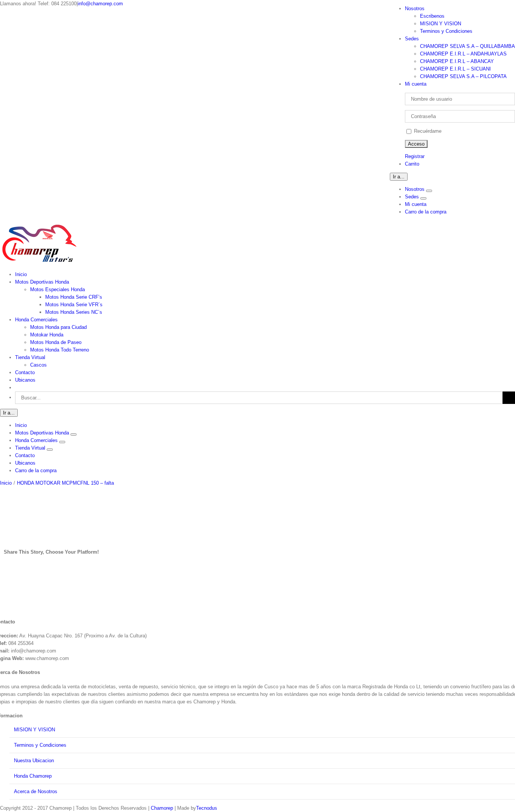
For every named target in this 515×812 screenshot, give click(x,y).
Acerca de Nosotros (35, 791)
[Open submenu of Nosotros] (429, 191)
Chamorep (162, 808)
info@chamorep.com (100, 3)
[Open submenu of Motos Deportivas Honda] (74, 434)
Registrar (415, 156)
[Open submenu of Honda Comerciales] (62, 442)
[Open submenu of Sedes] (423, 198)
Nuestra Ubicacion (34, 760)
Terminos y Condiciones (40, 745)
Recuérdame (426, 131)
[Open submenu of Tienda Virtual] (50, 449)
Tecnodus (206, 808)
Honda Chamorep (33, 776)
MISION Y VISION (34, 729)
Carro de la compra (425, 212)
